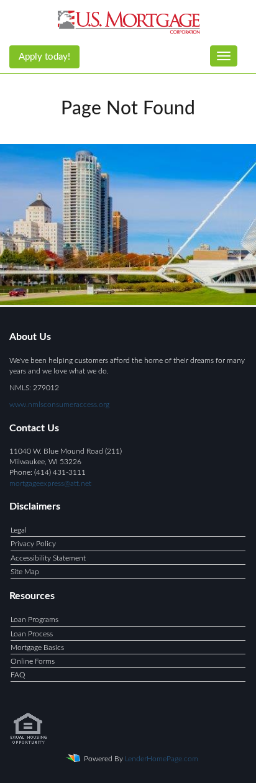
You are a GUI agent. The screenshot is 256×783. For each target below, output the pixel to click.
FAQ (18, 675)
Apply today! (44, 57)
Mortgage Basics (37, 647)
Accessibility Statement (48, 558)
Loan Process (32, 634)
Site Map (25, 571)
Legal (19, 530)
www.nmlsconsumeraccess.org (59, 404)
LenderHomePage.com (161, 758)
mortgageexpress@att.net (50, 483)
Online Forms (33, 661)
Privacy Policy (33, 543)
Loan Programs (34, 619)
